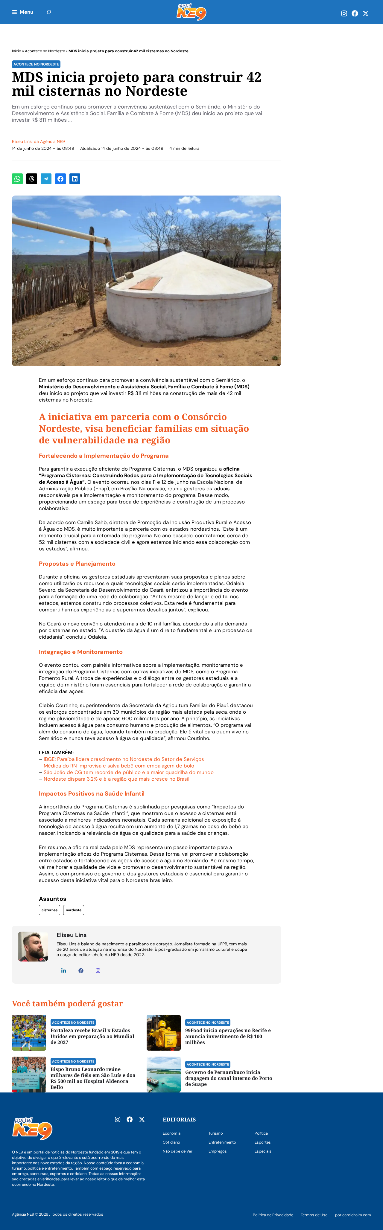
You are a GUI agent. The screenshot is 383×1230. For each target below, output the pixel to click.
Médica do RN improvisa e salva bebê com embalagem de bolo (119, 765)
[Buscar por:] (48, 12)
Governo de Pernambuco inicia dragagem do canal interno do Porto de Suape (228, 1078)
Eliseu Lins (22, 141)
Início (16, 51)
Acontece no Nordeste (45, 51)
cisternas (49, 910)
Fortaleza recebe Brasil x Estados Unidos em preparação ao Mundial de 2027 (92, 1036)
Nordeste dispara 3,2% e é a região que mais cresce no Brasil (116, 779)
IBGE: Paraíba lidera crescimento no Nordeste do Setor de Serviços (124, 759)
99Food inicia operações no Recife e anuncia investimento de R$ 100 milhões (228, 1036)
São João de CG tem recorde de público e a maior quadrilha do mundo (129, 772)
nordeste (73, 910)
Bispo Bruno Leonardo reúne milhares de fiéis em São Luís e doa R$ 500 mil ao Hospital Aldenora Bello (93, 1078)
